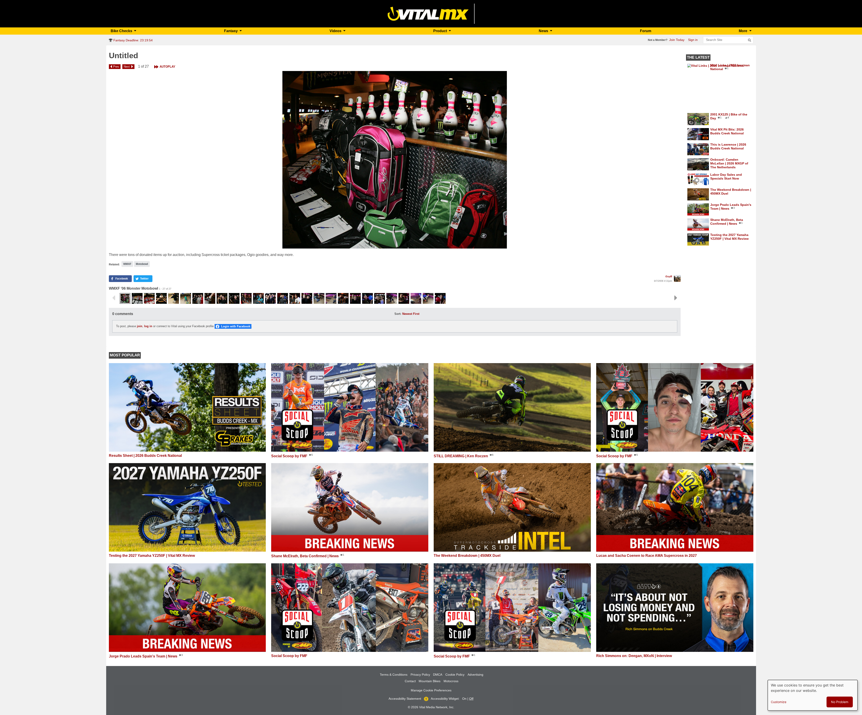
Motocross (451, 681)
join (139, 326)
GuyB (668, 276)
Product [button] (440, 31)
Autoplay (167, 66)
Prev (116, 66)
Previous (113, 298)
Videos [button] (336, 31)
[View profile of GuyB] (677, 278)
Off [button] (471, 698)
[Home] (428, 13)
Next (127, 66)
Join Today (676, 40)
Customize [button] (778, 702)
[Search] (749, 40)
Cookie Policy (454, 674)
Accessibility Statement (405, 698)
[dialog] (813, 695)
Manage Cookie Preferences (431, 690)
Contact (410, 681)
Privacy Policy (420, 674)
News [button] (544, 31)
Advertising (475, 674)
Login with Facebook (235, 326)
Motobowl (142, 264)
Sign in (693, 40)
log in (148, 326)
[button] (395, 160)
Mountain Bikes (429, 681)
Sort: (397, 313)
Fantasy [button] (231, 31)
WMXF (127, 264)
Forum (645, 31)
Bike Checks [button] (122, 31)
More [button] (743, 31)
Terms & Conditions (393, 674)
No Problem (839, 702)
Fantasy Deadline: (132, 40)
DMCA (437, 674)
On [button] (464, 698)
